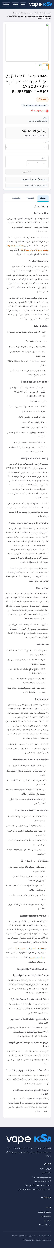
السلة (15, 4)
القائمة (6, 4)
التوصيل (30, 198)
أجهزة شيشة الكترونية (42, 1181)
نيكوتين (46, 142)
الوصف (43, 198)
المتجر (41, 13)
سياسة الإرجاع (45, 1216)
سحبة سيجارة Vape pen (41, 1177)
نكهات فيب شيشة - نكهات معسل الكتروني (34, 1190)
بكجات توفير (46, 1173)
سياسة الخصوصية (43, 1240)
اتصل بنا (48, 1221)
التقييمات (16, 198)
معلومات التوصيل (44, 1212)
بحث (23, 4)
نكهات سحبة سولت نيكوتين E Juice (24, 13)
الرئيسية (48, 13)
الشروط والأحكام (27, 1240)
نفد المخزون (27, 172)
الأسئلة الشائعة (45, 1225)
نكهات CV (42, 99)
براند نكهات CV (27, 250)
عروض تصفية (45, 1169)
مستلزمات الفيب (37, 958)
